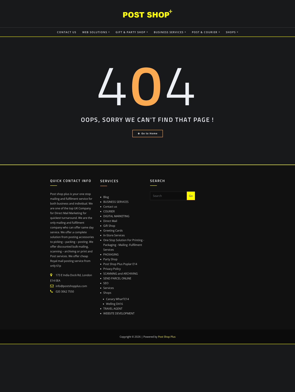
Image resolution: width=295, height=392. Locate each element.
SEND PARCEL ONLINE (117, 278)
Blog (106, 197)
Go (191, 196)
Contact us (66, 32)
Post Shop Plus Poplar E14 (120, 264)
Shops (231, 32)
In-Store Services (114, 235)
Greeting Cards (113, 230)
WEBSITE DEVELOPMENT (119, 313)
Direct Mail (110, 221)
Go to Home (149, 133)
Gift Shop (109, 226)
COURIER (109, 211)
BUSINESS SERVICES (169, 32)
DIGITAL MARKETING (116, 216)
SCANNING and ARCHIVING (120, 273)
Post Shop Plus (166, 336)
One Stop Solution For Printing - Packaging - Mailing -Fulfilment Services (123, 245)
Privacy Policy (112, 269)
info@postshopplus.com (71, 286)
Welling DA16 (114, 304)
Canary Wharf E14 (117, 299)
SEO (105, 283)
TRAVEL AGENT (112, 308)
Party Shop (110, 259)
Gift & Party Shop (131, 32)
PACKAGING (111, 254)
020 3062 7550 (65, 291)
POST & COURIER (205, 32)
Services (108, 288)
